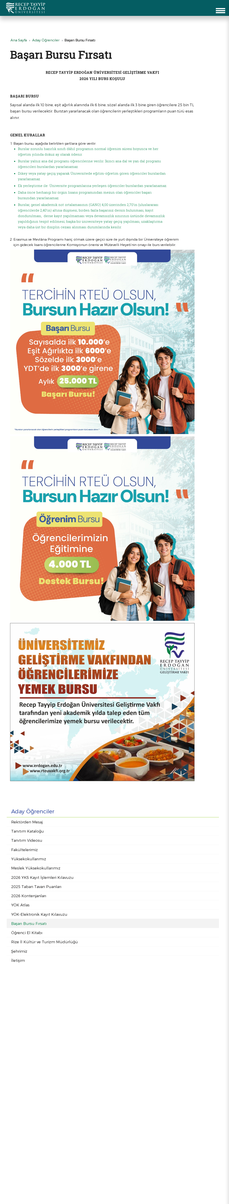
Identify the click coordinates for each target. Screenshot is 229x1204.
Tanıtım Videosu (26, 840)
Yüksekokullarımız (28, 858)
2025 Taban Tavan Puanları (36, 886)
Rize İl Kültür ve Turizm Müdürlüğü (44, 941)
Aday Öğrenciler (45, 40)
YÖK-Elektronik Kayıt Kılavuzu (39, 914)
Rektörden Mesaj (27, 822)
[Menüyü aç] (220, 10)
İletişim (18, 960)
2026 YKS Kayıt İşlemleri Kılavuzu (42, 877)
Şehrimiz (19, 951)
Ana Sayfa (19, 40)
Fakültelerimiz (24, 849)
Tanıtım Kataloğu (27, 831)
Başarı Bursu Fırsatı (29, 923)
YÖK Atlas (20, 905)
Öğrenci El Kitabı (26, 932)
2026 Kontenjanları (28, 895)
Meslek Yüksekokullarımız (35, 868)
